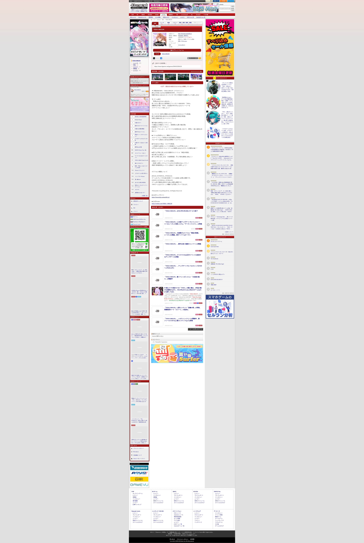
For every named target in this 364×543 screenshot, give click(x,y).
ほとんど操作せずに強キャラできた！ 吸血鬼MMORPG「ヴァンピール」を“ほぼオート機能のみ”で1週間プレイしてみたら (139, 335)
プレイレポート (178, 495)
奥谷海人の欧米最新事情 (140, 116)
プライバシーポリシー (138, 448)
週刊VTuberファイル (140, 131)
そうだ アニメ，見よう (140, 153)
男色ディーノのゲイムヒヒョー (141, 135)
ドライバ (135, 211)
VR (177, 14)
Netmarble (180, 35)
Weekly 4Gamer (138, 119)
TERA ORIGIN (137, 89)
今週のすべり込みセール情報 (141, 143)
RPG (179, 41)
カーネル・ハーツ (215, 290)
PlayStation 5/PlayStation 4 (139, 221)
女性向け (171, 14)
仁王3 (212, 269)
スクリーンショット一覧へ (196, 71)
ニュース (135, 63)
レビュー (135, 66)
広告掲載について (137, 455)
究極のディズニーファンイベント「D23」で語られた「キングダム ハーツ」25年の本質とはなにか (139, 400)
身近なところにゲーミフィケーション (141, 186)
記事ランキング (137, 504)
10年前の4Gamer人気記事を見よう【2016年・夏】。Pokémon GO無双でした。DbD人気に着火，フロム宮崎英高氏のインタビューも (139, 292)
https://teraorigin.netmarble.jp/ (185, 33)
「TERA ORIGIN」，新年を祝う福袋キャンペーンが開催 (182, 244)
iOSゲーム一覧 (190, 17)
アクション (184, 41)
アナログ (198, 14)
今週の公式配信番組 (139, 128)
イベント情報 (218, 515)
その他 (217, 524)
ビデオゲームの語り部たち (141, 173)
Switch (156, 14)
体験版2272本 (143, 11)
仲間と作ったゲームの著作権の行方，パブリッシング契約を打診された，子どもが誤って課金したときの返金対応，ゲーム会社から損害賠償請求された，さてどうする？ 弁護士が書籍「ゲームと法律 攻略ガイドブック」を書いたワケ (139, 441)
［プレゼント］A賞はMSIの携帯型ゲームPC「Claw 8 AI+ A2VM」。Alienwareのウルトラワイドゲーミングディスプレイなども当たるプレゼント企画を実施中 (222, 158)
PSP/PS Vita (217, 491)
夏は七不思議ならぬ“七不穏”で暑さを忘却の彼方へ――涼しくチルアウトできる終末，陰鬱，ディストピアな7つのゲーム (139, 312)
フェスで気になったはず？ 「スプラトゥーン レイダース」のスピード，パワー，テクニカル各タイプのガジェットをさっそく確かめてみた (139, 356)
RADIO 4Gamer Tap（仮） (141, 150)
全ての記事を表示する (196, 329)
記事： (144, 91)
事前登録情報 (177, 516)
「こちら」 (190, 533)
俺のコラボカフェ (139, 163)
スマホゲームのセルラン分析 (141, 139)
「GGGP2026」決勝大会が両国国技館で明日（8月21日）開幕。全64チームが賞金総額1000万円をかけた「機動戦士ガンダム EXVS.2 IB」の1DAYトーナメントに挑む (222, 184)
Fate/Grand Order (215, 246)
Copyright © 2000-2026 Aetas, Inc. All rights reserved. (182, 541)
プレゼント (136, 204)
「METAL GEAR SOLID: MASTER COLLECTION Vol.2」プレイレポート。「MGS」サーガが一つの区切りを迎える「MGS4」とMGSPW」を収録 (222, 227)
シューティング (219, 520)
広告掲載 (192, 539)
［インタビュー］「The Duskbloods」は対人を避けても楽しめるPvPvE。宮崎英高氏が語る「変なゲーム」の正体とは (139, 420)
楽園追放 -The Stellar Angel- (217, 264)
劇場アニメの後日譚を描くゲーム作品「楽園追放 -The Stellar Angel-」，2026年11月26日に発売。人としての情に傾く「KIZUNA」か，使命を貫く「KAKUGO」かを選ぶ (222, 210)
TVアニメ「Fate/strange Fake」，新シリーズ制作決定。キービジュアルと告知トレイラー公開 (222, 218)
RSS (131, 1)
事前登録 (151, 17)
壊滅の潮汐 (213, 284)
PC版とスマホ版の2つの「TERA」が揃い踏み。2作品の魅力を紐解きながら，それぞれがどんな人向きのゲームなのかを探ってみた (183, 290)
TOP (132, 14)
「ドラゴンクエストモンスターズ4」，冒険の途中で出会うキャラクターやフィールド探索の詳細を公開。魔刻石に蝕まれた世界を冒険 (222, 166)
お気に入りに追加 (193, 58)
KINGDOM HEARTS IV (217, 279)
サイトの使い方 (148, 1)
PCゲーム (135, 216)
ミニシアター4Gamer (140, 176)
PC (137, 14)
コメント (157, 58)
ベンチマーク (198, 522)
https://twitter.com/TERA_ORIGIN (162, 203)
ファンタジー (181, 45)
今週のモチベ (138, 122)
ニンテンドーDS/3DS (158, 511)
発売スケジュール (158, 501)
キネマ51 (137, 189)
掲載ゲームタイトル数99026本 (139, 10)
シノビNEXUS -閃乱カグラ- (218, 274)
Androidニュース (142, 17)
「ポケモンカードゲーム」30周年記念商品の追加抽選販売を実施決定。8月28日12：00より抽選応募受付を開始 (222, 149)
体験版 (135, 68)
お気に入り (216, 1)
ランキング (230, 1)
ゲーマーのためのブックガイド (141, 156)
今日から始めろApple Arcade (141, 160)
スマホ (163, 14)
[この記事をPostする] (154, 58)
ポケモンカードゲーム (216, 241)
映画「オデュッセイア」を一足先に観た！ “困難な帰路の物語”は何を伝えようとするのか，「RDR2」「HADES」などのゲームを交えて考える (139, 271)
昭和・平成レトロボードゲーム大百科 (141, 166)
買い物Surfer (138, 179)
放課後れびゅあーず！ (140, 192)
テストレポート (199, 515)
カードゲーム (218, 518)
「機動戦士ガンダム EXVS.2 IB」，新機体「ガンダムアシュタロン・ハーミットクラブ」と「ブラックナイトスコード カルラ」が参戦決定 (222, 175)
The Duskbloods (214, 258)
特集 (134, 65)
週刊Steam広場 (138, 147)
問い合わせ (157, 1)
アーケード (217, 511)
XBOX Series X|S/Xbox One (139, 219)
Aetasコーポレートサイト (139, 458)
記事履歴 (223, 1)
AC (192, 14)
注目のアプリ (166, 17)
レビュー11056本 (135, 11)
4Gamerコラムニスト (140, 170)
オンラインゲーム (138, 493)
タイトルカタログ (158, 502)
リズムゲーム (218, 522)
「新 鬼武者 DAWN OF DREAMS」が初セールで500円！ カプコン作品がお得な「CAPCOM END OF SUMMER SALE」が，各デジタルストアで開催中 (222, 201)
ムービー (182, 17)
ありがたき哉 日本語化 (140, 182)
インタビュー (175, 17)
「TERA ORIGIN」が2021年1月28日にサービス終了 (181, 211)
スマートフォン (177, 511)
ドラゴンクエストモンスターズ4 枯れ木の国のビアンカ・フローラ (222, 252)
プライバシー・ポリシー (182, 539)
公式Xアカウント (138, 1)
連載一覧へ (145, 195)
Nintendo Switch (136, 224)
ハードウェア (184, 14)
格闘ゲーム (218, 516)
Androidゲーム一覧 (200, 17)
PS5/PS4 (150, 14)
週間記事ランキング (138, 201)
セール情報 (157, 17)
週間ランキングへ (230, 231)
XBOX (143, 14)
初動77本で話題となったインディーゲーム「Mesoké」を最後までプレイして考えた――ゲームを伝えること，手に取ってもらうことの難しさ (139, 377)
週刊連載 (135, 501)
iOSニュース (133, 17)
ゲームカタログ (219, 526)
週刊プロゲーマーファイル (141, 125)
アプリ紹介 (177, 520)
